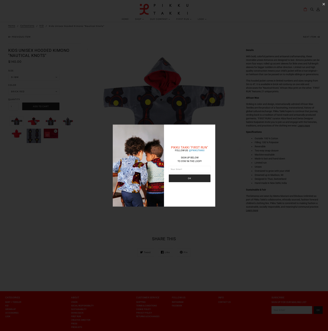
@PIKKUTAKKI (196, 150)
